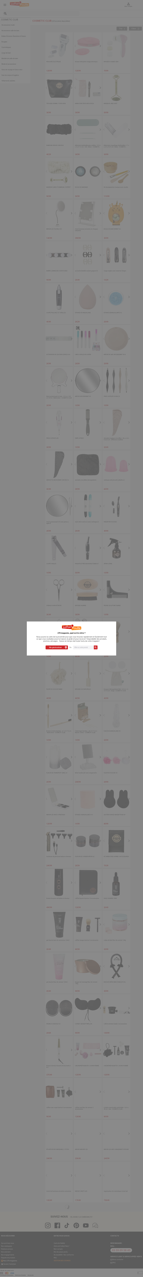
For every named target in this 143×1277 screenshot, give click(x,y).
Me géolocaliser (55, 647)
